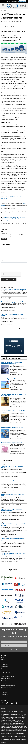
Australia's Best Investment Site (8, 685)
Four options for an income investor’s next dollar (13, 289)
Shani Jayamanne (5, 490)
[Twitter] (5, 26)
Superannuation (4, 479)
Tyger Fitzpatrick (5, 310)
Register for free (22, 1)
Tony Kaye (5, 21)
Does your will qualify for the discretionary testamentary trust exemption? (12, 362)
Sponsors (13, 1)
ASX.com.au (15, 55)
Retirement (3, 492)
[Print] (13, 26)
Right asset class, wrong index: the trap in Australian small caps (11, 509)
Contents (3, 659)
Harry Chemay (13, 453)
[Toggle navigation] (3, 5)
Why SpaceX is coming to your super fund (12, 302)
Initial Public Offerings (6, 219)
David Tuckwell (14, 422)
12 (19, 490)
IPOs (13, 219)
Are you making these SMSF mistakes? (11, 379)
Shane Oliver (13, 406)
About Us (3, 674)
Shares (2, 507)
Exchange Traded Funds (10, 217)
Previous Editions (4, 664)
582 (5, 10)
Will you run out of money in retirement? (11, 442)
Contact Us (3, 683)
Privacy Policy (4, 692)
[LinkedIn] (8, 26)
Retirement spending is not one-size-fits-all (12, 427)
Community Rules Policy (6, 687)
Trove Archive (4, 668)
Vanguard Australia (7, 220)
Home (2, 10)
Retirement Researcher (6, 504)
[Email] (11, 26)
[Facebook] (3, 26)
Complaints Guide (5, 694)
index (18, 217)
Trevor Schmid (4, 549)
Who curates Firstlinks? (6, 678)
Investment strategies (5, 536)
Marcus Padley (14, 389)
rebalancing (17, 219)
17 (17, 476)
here (12, 212)
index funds (22, 217)
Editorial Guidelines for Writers (7, 676)
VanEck (3, 324)
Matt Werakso (13, 438)
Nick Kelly (4, 534)
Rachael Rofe (13, 374)
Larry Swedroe (4, 563)
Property (3, 522)
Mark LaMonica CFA (5, 297)
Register (13, 649)
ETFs (4, 217)
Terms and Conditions (5, 680)
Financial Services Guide (6, 726)
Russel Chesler (5, 519)
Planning (3, 464)
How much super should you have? (10, 481)
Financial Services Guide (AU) (7, 690)
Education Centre (4, 666)
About (16, 1)
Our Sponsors (4, 662)
